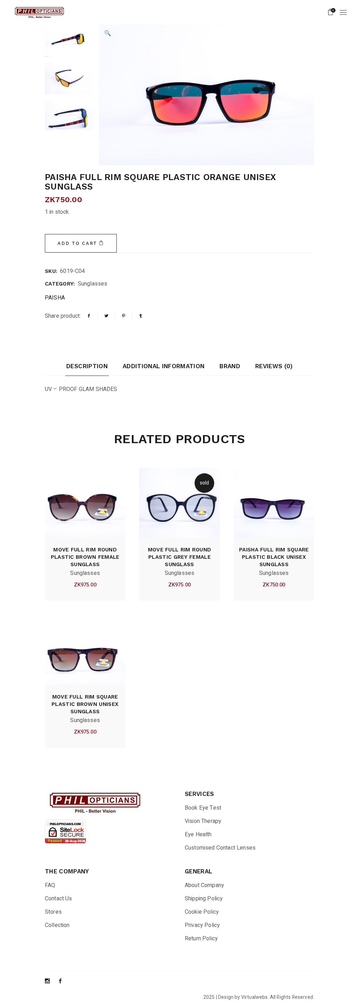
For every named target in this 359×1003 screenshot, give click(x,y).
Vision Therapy (203, 821)
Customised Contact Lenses (220, 848)
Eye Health (198, 834)
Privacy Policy (202, 925)
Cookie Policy (202, 912)
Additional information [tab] (163, 366)
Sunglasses (93, 284)
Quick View (73, 584)
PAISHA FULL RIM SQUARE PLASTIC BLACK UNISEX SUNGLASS (274, 557)
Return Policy (201, 938)
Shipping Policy (204, 898)
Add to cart (77, 243)
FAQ (50, 885)
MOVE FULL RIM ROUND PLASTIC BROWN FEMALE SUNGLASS (85, 557)
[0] (330, 12)
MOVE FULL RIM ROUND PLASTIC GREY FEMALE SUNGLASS (179, 557)
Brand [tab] (229, 366)
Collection (57, 925)
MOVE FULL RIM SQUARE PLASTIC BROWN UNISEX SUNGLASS (85, 704)
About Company (204, 885)
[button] (107, 33)
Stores (53, 912)
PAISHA (55, 298)
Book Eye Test (203, 808)
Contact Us (58, 898)
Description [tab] (87, 366)
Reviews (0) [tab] (274, 366)
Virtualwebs (254, 997)
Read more (192, 584)
